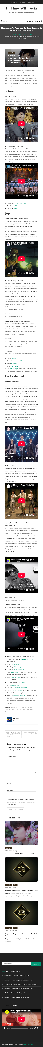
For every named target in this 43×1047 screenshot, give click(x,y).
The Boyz (30, 896)
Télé (15, 885)
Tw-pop (7, 712)
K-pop (19, 709)
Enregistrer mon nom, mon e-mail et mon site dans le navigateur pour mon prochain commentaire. (21, 802)
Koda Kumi (25, 709)
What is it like (16, 677)
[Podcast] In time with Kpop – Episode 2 (17, 993)
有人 (15, 206)
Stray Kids (22, 896)
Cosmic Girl (20, 682)
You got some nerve (27, 659)
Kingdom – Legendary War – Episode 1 (16, 997)
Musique (11, 53)
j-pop (13, 709)
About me (14, 2)
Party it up (14, 363)
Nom (9, 776)
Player (14, 358)
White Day (17, 667)
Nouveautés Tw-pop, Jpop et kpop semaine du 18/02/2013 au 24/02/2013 (20, 60)
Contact (31, 2)
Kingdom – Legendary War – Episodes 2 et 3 (18, 989)
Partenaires (22, 2)
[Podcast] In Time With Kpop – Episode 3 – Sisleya (20, 984)
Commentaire (11, 757)
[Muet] (35, 1028)
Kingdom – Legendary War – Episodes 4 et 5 (21, 890)
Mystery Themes (28, 1045)
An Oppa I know (15, 685)
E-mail (9, 783)
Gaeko (18, 707)
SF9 (17, 896)
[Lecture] (5, 1028)
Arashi (13, 707)
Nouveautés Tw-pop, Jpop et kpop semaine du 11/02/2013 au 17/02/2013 (13, 734)
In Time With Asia (21, 8)
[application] (21, 1019)
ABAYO (20, 361)
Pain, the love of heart (20, 695)
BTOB (17, 894)
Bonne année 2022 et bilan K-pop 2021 (19, 854)
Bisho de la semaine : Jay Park (30, 732)
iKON (22, 894)
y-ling (18, 55)
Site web (10, 790)
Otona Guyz (14, 369)
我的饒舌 (16, 208)
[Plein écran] (38, 1028)
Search (37, 21)
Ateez (13, 894)
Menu (5, 21)
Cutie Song (14, 672)
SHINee (32, 709)
